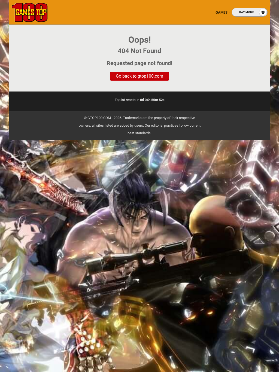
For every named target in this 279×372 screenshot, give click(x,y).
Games (222, 12)
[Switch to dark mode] (250, 12)
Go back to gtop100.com (139, 76)
